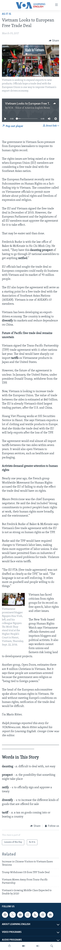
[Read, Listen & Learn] (9, 946)
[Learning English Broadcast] (38, 946)
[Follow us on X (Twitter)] (12, 915)
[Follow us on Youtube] (20, 915)
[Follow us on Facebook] (5, 915)
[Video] (23, 946)
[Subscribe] (50, 915)
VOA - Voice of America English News (29, 108)
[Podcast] (43, 915)
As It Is (6, 14)
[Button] (54, 41)
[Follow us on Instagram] (28, 915)
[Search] (52, 946)
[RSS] (35, 915)
